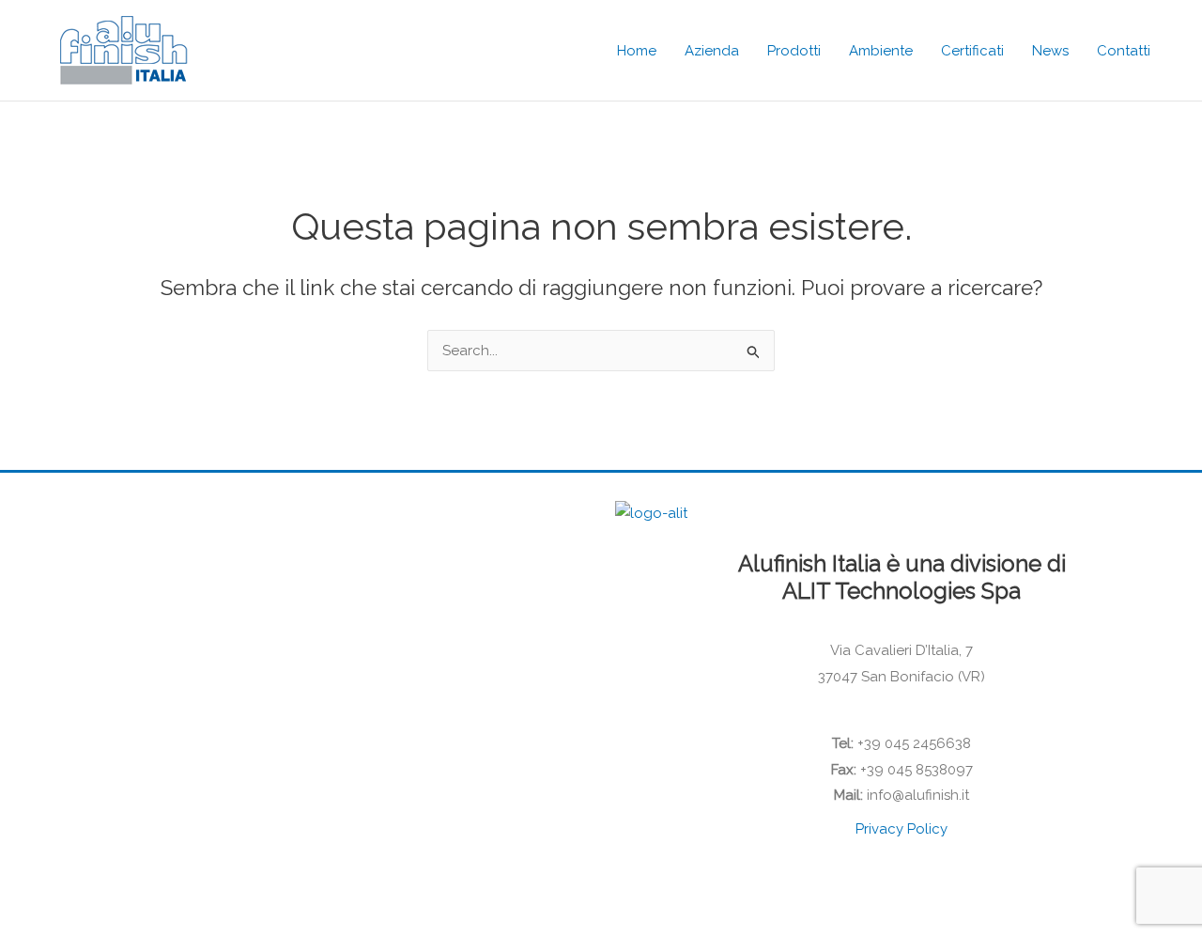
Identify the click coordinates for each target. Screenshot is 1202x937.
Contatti (1123, 50)
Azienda (712, 50)
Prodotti (794, 50)
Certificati (972, 50)
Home (636, 50)
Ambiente (881, 50)
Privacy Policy (901, 828)
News (1050, 50)
